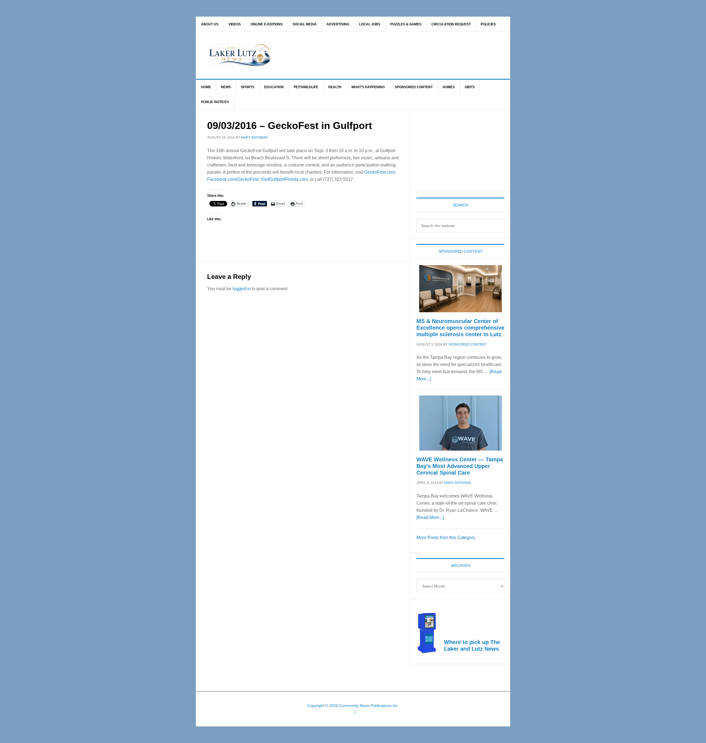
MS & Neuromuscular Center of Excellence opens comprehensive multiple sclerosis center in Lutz (460, 327)
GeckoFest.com (379, 172)
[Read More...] (430, 517)
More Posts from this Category (445, 537)
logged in (241, 288)
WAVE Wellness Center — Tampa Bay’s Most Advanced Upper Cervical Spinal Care (459, 466)
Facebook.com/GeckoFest (232, 179)
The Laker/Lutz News (367, 55)
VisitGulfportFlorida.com (284, 179)
